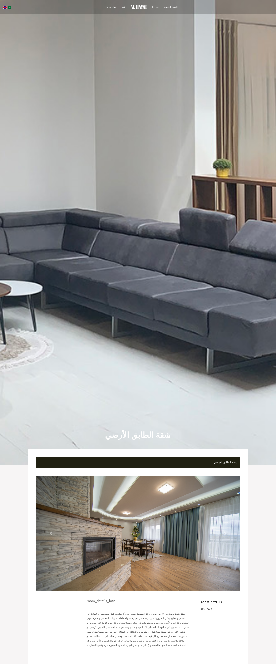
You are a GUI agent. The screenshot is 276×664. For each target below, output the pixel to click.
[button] (51, 533)
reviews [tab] (206, 609)
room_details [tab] (211, 602)
